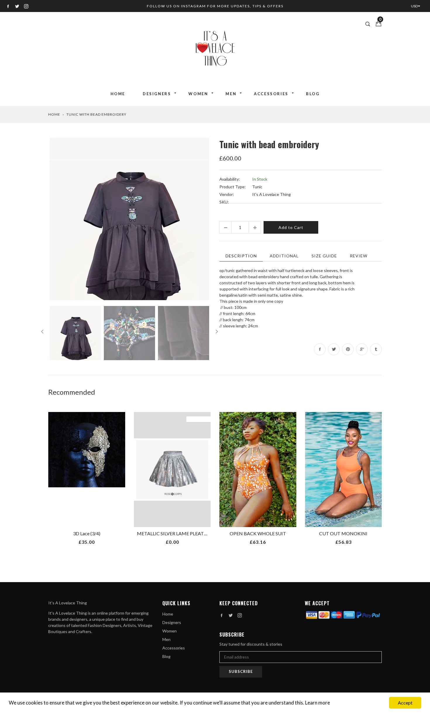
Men (231, 93)
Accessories (271, 93)
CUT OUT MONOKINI (343, 533)
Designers (157, 93)
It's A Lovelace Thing (271, 194)
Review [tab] (358, 255)
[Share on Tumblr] (376, 349)
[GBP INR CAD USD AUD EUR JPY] (417, 6)
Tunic (257, 186)
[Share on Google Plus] (362, 349)
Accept (405, 702)
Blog (312, 93)
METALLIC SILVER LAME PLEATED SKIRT (180, 533)
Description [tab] (241, 255)
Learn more (317, 703)
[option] (129, 219)
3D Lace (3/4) (86, 533)
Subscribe (241, 671)
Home (118, 93)
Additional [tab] (284, 255)
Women (198, 93)
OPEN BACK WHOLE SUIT (258, 533)
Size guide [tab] (324, 255)
